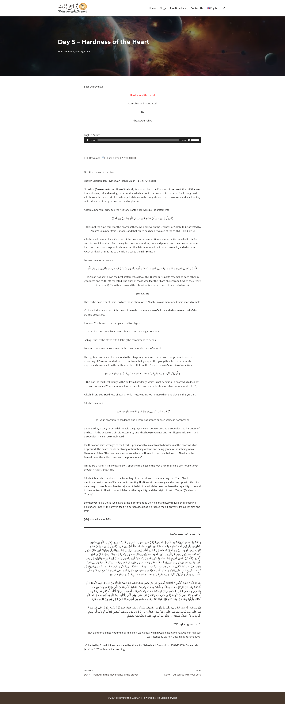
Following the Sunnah (128, 697)
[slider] (195, 139)
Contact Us (197, 8)
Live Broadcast (178, 8)
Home (152, 8)
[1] (195, 386)
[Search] (224, 8)
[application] (142, 140)
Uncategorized (82, 51)
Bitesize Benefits (66, 51)
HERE (134, 158)
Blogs (163, 8)
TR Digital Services (167, 697)
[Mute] (188, 140)
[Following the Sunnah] (73, 8)
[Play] (87, 140)
